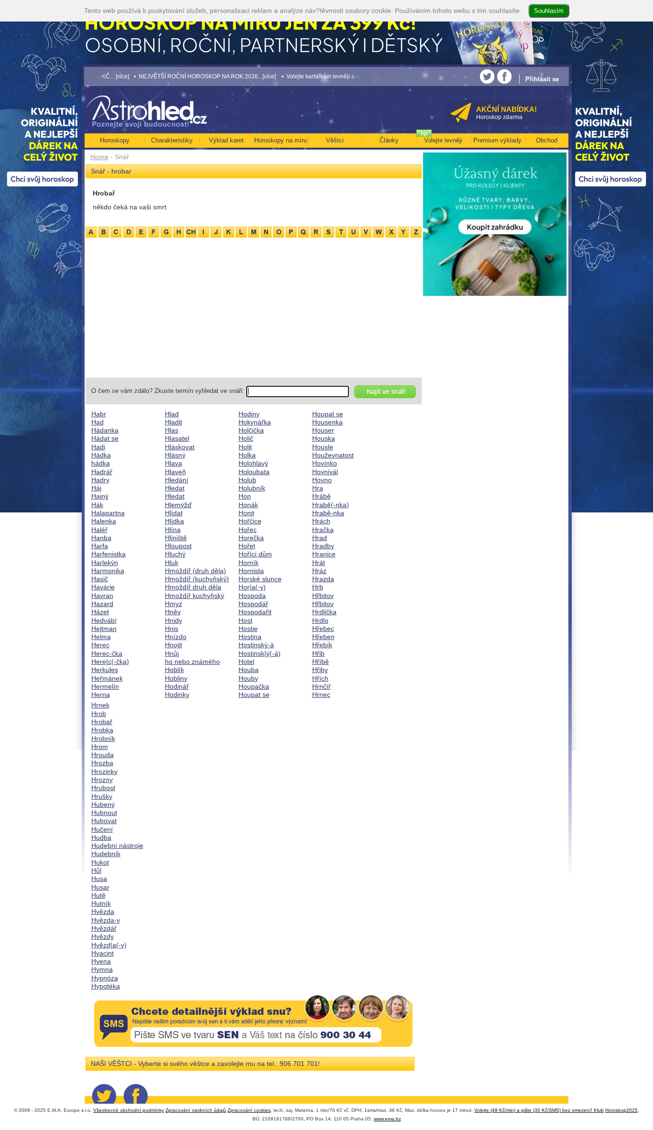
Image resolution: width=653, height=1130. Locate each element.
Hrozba (102, 763)
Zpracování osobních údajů (195, 1110)
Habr (98, 414)
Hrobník (103, 738)
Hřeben (323, 637)
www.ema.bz (387, 1118)
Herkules (104, 670)
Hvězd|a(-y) (109, 945)
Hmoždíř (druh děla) (195, 571)
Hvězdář (104, 928)
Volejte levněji (443, 140)
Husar (100, 887)
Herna (100, 694)
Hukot (100, 862)
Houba (249, 670)
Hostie (248, 628)
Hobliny (176, 678)
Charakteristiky (172, 140)
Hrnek (100, 705)
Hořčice (250, 521)
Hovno (322, 480)
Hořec (248, 529)
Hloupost (178, 546)
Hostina (250, 637)
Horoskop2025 (621, 1110)
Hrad (319, 538)
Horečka (251, 538)
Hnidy (173, 620)
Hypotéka (105, 986)
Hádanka (105, 430)
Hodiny (249, 414)
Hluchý (175, 554)
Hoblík (174, 670)
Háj (96, 488)
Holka (247, 455)
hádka (100, 463)
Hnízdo (175, 637)
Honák (248, 505)
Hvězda (102, 911)
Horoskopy (115, 140)
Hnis (171, 628)
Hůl (96, 870)
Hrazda (323, 579)
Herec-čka (106, 653)
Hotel (246, 661)
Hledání (176, 480)
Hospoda (252, 595)
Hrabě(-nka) (330, 505)
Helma (101, 637)
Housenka (327, 422)
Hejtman (104, 628)
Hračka (323, 529)
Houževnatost (333, 455)
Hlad (172, 414)
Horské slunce (260, 579)
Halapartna (108, 513)
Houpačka (254, 686)
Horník (249, 562)
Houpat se (254, 694)
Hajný (100, 496)
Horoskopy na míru (280, 140)
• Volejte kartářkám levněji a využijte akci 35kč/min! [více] (326, 76)
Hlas (171, 430)
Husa (99, 878)
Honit (246, 513)
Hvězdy (102, 936)
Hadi (98, 447)
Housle (322, 447)
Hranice (324, 554)
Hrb (317, 587)
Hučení (102, 829)
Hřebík (322, 645)
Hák (97, 505)
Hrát (318, 562)
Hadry (100, 480)
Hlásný (175, 455)
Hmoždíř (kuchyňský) (197, 579)
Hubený (103, 804)
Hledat (175, 488)
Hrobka (102, 730)
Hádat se (105, 438)
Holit (245, 447)
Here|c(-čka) (110, 661)
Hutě (98, 895)
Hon (245, 496)
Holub (247, 480)
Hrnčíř (321, 686)
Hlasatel (177, 438)
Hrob (98, 713)
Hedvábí (104, 620)
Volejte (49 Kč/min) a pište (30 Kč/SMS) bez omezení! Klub (539, 1110)
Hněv (173, 612)
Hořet (247, 546)
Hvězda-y (105, 920)
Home (99, 157)
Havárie (103, 587)
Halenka (103, 521)
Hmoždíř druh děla (193, 587)
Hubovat (104, 821)
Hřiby (320, 670)
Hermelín (105, 686)
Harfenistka (108, 554)
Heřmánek (107, 678)
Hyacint (102, 953)
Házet (100, 612)
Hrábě (321, 496)
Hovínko (324, 463)
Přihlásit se (542, 79)
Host (245, 620)
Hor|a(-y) (252, 587)
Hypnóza (104, 978)
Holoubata (254, 472)
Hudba (101, 837)
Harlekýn (104, 562)
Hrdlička (324, 612)
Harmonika (107, 571)
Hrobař (101, 722)
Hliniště (176, 538)
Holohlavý (253, 463)
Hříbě (320, 661)
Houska (323, 438)
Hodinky (177, 694)
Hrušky (101, 796)
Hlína (173, 529)
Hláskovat (180, 447)
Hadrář (101, 472)
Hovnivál (325, 472)
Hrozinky (104, 771)
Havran (102, 595)
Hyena (101, 961)
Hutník (101, 903)
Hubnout (104, 812)
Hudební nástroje (117, 845)
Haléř (99, 529)
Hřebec (323, 628)
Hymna (102, 969)
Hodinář (177, 686)
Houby (248, 678)
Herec (100, 645)
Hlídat (174, 513)
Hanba (101, 538)
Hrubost (103, 788)
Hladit (173, 422)
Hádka (101, 455)
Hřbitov (323, 595)
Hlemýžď (178, 505)
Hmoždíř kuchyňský (194, 595)
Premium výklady (497, 140)
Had (97, 422)
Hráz (319, 571)
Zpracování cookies (249, 1110)
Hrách (321, 521)
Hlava (173, 463)
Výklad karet (226, 140)
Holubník (252, 488)
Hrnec (321, 694)
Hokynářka (255, 422)
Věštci (335, 140)
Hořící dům (255, 554)
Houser (323, 430)
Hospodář (253, 604)
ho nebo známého (192, 661)
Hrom (99, 746)
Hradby (323, 546)
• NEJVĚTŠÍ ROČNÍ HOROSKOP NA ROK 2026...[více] (176, 76)
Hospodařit (255, 612)
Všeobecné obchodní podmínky (128, 1110)
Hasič (99, 579)
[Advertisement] (254, 306)
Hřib (318, 653)
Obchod (546, 140)
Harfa (99, 546)
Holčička (251, 430)
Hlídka (174, 521)
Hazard (102, 604)
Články (389, 140)
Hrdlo (320, 620)
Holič (246, 438)
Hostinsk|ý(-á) (260, 653)
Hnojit (173, 645)
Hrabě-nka (328, 513)
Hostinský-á (256, 645)
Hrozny (102, 779)
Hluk (171, 562)
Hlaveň (175, 472)
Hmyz (173, 604)
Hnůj (172, 653)
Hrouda (102, 755)
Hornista (251, 571)
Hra (317, 488)
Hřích (320, 678)
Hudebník (105, 854)
